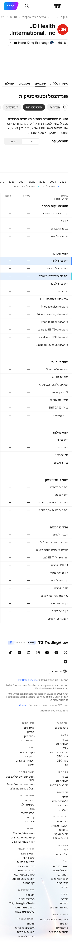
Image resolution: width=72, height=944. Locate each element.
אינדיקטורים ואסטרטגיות (54, 919)
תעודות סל (62, 743)
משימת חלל (28, 804)
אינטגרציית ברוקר (25, 927)
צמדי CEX (62, 756)
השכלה (64, 903)
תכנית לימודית (26, 936)
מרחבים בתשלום (58, 931)
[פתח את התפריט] (66, 6)
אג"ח (65, 748)
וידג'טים (30, 894)
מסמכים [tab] (24, 83)
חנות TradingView (24, 833)
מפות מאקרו (61, 834)
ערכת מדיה (28, 821)
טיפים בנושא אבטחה (23, 874)
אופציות (63, 829)
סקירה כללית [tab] (59, 83)
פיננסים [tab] (40, 83)
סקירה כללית (27, 752)
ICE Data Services (27, 680)
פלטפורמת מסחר (25, 911)
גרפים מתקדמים (25, 907)
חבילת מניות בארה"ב (22, 788)
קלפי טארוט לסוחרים (23, 837)
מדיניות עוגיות (26, 866)
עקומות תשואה (59, 825)
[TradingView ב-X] (65, 652)
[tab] (55, 107)
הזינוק (31, 764)
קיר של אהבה (60, 870)
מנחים (64, 887)
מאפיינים (29, 727)
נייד (66, 850)
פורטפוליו (62, 821)
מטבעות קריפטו (59, 752)
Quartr (22, 705)
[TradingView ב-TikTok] (10, 652)
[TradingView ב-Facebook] (56, 652)
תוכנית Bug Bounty (23, 878)
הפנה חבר (62, 874)
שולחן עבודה (61, 854)
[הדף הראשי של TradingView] (57, 6)
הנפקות (64, 809)
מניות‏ (65, 739)
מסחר (64, 899)
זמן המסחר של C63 (23, 841)
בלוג (32, 808)
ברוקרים (30, 756)
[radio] (30, 141)
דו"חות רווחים (60, 801)
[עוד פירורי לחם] (53, 17)
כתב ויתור (29, 857)
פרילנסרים (62, 927)
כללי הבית (62, 883)
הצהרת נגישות (26, 870)
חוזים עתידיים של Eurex (21, 784)
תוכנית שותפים (26, 931)
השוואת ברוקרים (25, 760)
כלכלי (65, 796)
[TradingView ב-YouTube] (47, 652)
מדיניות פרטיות (26, 861)
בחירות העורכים (59, 907)
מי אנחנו (30, 800)
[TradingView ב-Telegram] (19, 652)
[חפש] (27, 6)
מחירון (31, 731)
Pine (65, 764)
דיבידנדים (62, 805)
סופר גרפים (61, 727)
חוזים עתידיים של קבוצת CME (20, 778)
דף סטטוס (29, 883)
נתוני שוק (29, 736)
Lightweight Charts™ (22, 903)
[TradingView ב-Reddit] (65, 661)
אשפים (64, 923)
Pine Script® (60, 838)
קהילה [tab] (9, 83)
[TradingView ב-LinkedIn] (28, 652)
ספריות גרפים (27, 899)
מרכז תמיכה (28, 813)
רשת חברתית (60, 866)
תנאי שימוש (28, 853)
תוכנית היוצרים (59, 878)
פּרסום (31, 923)
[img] (15, 42)
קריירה (31, 817)
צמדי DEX (62, 760)
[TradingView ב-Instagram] (38, 652)
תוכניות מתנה (27, 740)
